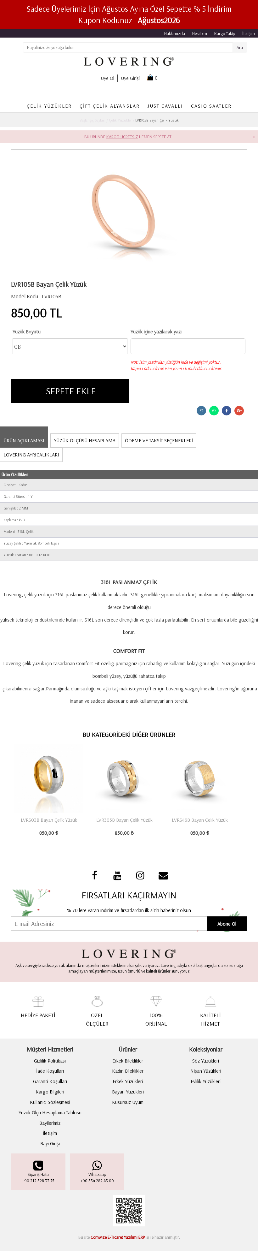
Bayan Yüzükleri (128, 1091)
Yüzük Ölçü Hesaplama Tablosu (50, 1112)
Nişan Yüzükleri (205, 1071)
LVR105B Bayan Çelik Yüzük (156, 120)
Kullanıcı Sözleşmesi (50, 1102)
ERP (141, 1237)
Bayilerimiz (49, 1123)
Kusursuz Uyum (127, 1102)
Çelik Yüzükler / (121, 120)
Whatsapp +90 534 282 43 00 (97, 1177)
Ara (240, 47)
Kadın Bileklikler (127, 1071)
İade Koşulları (50, 1071)
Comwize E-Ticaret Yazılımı (114, 1237)
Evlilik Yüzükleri (206, 1081)
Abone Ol (226, 923)
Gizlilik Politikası (50, 1060)
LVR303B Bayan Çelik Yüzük (49, 820)
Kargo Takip (224, 33)
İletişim (248, 33)
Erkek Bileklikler (127, 1060)
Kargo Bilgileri (50, 1091)
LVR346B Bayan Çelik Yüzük (200, 820)
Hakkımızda (174, 33)
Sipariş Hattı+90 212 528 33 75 (38, 1177)
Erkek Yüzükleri (128, 1081)
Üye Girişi (130, 78)
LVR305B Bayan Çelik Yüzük (124, 820)
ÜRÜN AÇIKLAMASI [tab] (23, 440)
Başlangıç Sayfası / (94, 120)
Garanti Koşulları (50, 1081)
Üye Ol (107, 78)
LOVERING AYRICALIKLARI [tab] (31, 454)
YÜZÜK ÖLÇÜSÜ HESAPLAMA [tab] (84, 440)
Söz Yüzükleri (205, 1060)
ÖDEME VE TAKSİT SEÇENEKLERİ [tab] (159, 440)
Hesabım (199, 33)
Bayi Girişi (50, 1143)
